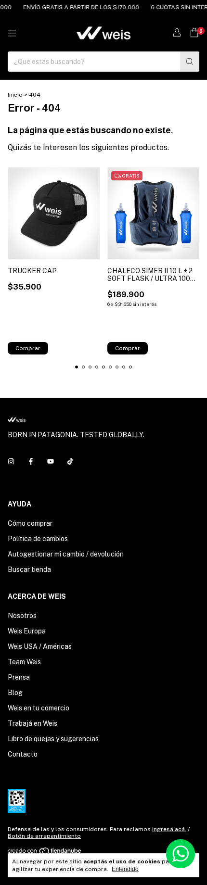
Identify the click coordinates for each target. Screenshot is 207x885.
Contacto (23, 754)
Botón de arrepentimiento (44, 836)
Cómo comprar (30, 523)
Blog (15, 692)
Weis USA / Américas (40, 646)
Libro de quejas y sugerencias (53, 739)
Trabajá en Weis (32, 723)
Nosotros (22, 616)
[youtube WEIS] (50, 462)
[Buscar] (189, 61)
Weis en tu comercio (38, 708)
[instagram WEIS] (11, 462)
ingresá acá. (169, 829)
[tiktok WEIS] (70, 462)
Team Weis (24, 662)
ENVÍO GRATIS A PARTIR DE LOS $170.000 (77, 7)
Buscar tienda (29, 569)
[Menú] (12, 33)
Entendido (125, 869)
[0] (194, 33)
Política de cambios (38, 539)
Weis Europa (27, 631)
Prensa (19, 677)
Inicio (15, 94)
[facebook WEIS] (30, 462)
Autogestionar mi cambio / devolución (66, 554)
